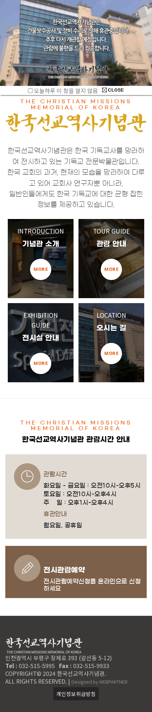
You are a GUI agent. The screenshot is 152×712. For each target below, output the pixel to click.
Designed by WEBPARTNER (99, 681)
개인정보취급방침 (76, 693)
